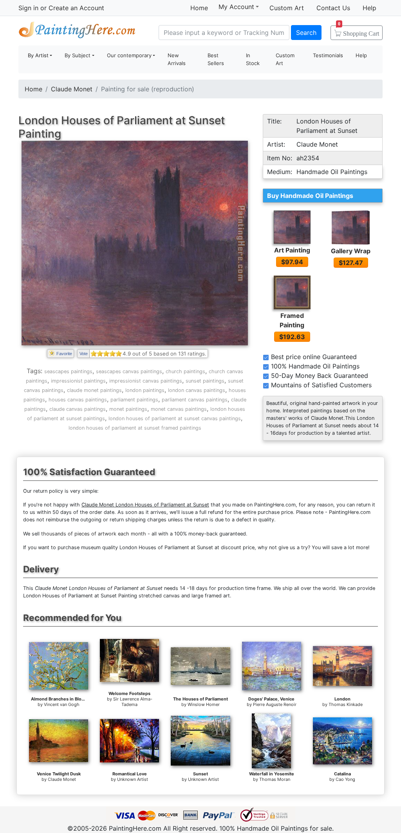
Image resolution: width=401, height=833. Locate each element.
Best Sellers (216, 59)
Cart (358, 30)
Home (199, 8)
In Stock (253, 59)
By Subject (77, 55)
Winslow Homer (204, 704)
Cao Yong (345, 779)
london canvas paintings (196, 390)
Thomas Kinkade (346, 704)
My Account (236, 6)
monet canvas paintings (179, 409)
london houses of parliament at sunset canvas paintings (174, 418)
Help (369, 8)
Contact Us (333, 8)
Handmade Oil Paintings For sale (77, 31)
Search (306, 32)
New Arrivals (177, 59)
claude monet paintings (94, 390)
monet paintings (128, 409)
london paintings (144, 390)
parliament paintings (134, 400)
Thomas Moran (274, 779)
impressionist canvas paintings (145, 381)
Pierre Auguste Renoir (274, 704)
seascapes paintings (68, 371)
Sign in (28, 8)
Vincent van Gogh (61, 704)
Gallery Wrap (350, 251)
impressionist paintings (78, 381)
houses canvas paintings (78, 400)
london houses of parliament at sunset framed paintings (135, 428)
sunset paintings (205, 381)
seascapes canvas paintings (129, 371)
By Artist (38, 55)
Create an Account (76, 8)
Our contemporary (129, 55)
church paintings (185, 371)
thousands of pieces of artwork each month (93, 534)
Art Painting (292, 250)
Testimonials (328, 55)
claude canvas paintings (77, 409)
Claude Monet (71, 89)
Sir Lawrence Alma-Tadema (132, 701)
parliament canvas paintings (195, 400)
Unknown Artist (132, 779)
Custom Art (286, 8)
